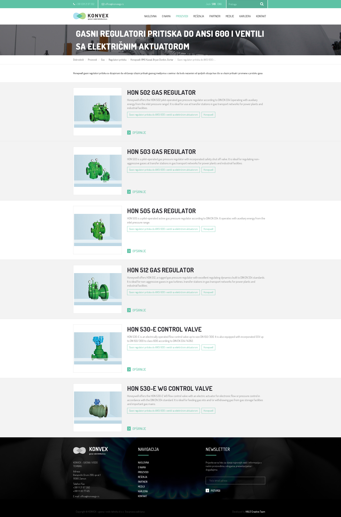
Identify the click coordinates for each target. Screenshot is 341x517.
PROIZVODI (143, 472)
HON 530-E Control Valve (164, 329)
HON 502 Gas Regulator (161, 92)
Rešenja (198, 16)
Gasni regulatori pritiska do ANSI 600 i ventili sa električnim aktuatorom (163, 114)
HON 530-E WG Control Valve (169, 388)
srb (214, 4)
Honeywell (208, 114)
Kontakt (261, 16)
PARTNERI (142, 481)
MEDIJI (141, 486)
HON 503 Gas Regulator (161, 151)
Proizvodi (182, 16)
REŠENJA (142, 476)
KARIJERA (143, 491)
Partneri (214, 16)
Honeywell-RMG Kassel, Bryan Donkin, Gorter (152, 59)
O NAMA (142, 467)
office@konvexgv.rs (114, 4)
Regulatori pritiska (117, 59)
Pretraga (262, 4)
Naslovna (150, 16)
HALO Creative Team (255, 511)
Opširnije (139, 133)
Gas (103, 59)
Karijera (245, 16)
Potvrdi (215, 490)
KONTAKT (142, 496)
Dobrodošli (78, 59)
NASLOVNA (143, 462)
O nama (166, 16)
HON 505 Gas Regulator (161, 211)
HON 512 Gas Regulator (160, 270)
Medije (230, 16)
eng (220, 4)
